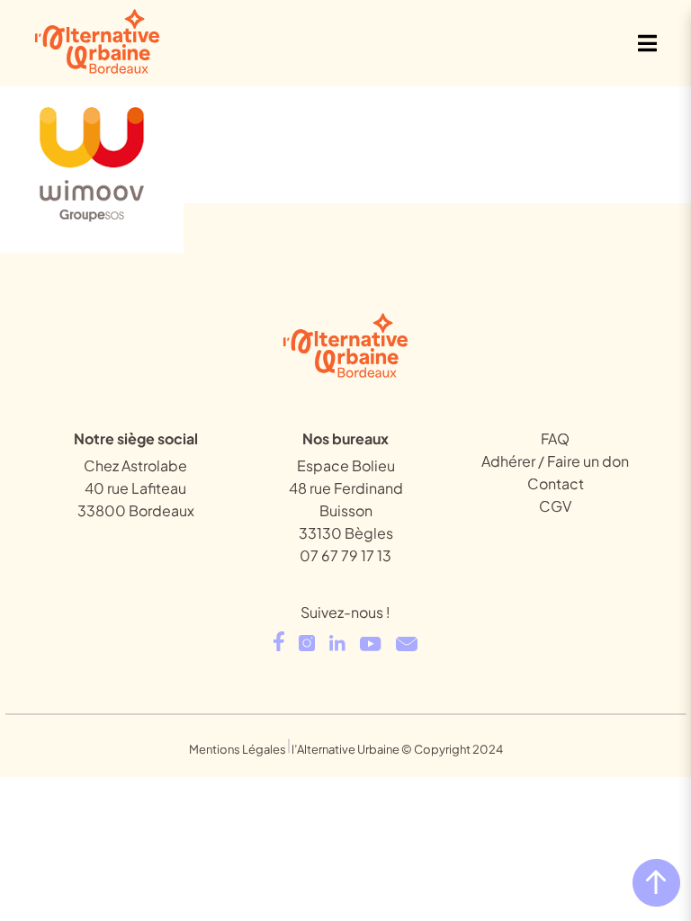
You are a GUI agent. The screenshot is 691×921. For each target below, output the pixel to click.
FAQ (555, 438)
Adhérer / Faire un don (555, 461)
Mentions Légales (237, 749)
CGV (555, 505)
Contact (555, 483)
